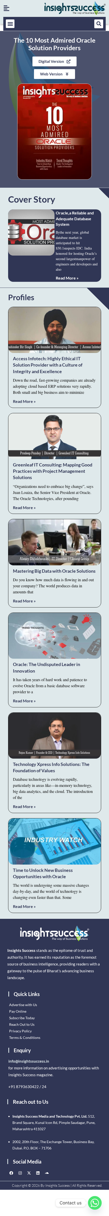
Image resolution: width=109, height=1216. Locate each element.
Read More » (67, 277)
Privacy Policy (20, 1031)
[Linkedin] (38, 1173)
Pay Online (17, 1011)
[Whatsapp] (95, 1203)
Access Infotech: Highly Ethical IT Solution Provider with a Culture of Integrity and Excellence (47, 365)
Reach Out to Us (21, 1024)
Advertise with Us (23, 1005)
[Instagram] (20, 1173)
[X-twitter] (29, 1173)
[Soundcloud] (46, 1173)
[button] (10, 23)
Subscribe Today (22, 1018)
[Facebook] (11, 1173)
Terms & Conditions (24, 1037)
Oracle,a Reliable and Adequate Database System (75, 218)
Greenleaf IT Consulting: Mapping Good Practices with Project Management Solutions (52, 471)
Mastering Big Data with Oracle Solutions (54, 571)
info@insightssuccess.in (28, 1061)
